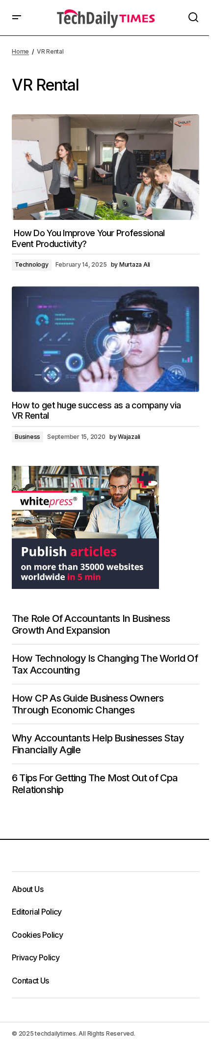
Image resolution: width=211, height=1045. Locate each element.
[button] (16, 17)
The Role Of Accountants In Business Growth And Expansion (91, 624)
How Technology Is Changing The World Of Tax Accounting (105, 664)
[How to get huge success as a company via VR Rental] (105, 339)
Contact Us (30, 980)
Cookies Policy (37, 935)
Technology (32, 264)
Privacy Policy (35, 957)
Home (20, 51)
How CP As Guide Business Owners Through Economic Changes (87, 704)
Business (27, 436)
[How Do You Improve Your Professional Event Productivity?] (105, 167)
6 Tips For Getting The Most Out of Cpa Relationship (95, 784)
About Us (27, 889)
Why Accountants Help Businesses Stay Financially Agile (98, 744)
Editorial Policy (37, 912)
